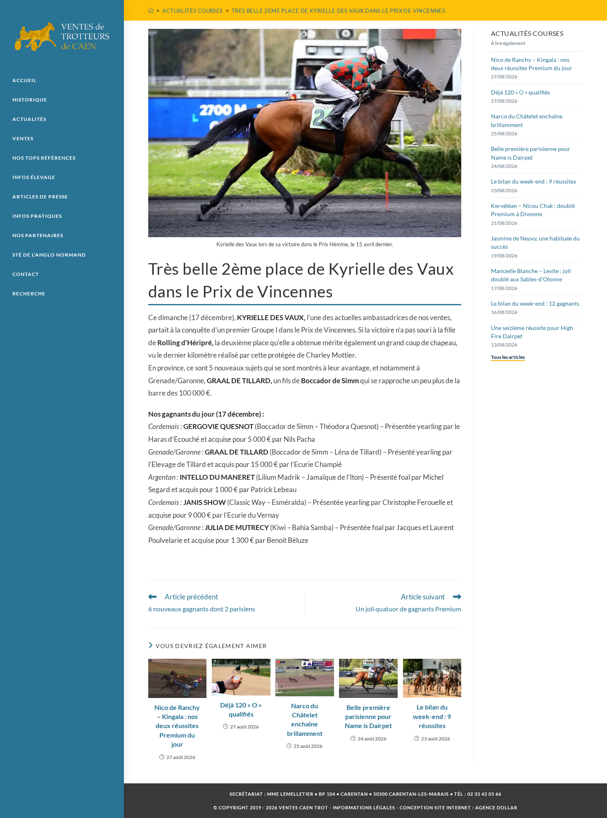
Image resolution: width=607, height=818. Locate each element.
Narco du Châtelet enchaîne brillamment (304, 719)
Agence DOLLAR (496, 807)
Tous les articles (508, 357)
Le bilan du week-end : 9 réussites (432, 716)
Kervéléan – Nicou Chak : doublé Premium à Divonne (533, 209)
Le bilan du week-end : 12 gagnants (535, 303)
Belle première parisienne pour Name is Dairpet (368, 716)
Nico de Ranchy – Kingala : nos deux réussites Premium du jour (177, 725)
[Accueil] (151, 10)
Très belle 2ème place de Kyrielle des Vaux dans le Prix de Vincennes (338, 10)
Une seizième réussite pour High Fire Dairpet (532, 331)
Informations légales (364, 807)
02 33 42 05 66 (484, 794)
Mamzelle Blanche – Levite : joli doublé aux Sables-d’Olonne (531, 275)
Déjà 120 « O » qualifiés (241, 709)
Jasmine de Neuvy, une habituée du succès (535, 242)
